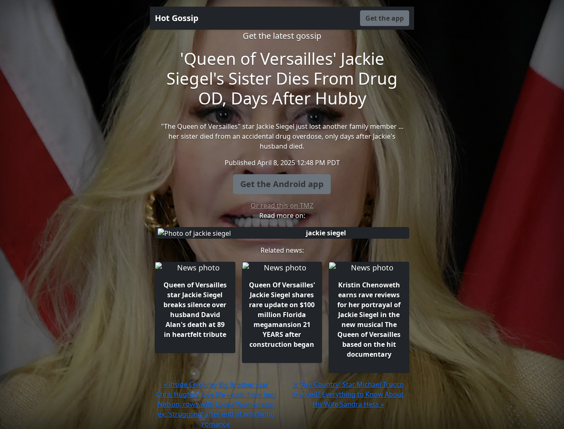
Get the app (384, 18)
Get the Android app (282, 184)
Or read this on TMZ (282, 205)
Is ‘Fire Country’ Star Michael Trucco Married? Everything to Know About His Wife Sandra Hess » (348, 394)
